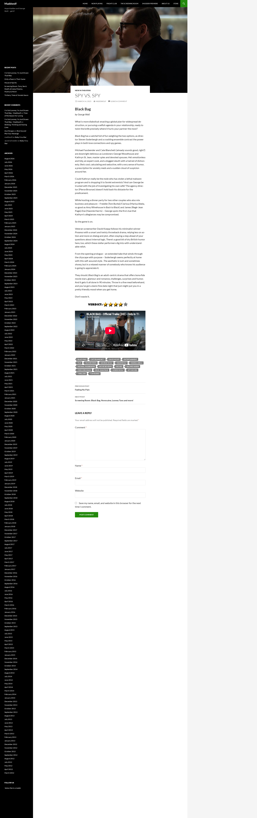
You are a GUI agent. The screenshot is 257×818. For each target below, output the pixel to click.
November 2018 (10, 491)
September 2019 (10, 455)
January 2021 (9, 398)
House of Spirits (10, 83)
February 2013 (10, 737)
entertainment (130, 359)
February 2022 (10, 351)
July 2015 (8, 633)
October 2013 (10, 708)
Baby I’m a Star (20, 137)
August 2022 (9, 330)
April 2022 (8, 344)
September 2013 (10, 712)
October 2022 (10, 323)
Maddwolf (10, 3)
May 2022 (8, 341)
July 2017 (8, 548)
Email (78, 478)
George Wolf (106, 363)
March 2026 (9, 176)
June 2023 (8, 294)
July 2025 (8, 205)
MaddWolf (122, 363)
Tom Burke (94, 374)
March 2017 (9, 562)
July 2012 (8, 762)
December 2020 (10, 401)
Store (175, 3)
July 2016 (8, 591)
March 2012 (9, 773)
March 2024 (9, 262)
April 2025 (8, 216)
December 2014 (10, 658)
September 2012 (10, 755)
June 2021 (8, 380)
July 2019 (8, 462)
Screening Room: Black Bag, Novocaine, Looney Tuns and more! (104, 399)
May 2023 (8, 298)
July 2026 (8, 162)
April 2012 (8, 769)
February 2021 (10, 394)
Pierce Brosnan (84, 370)
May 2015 (8, 641)
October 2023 (10, 280)
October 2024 (10, 237)
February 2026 (10, 180)
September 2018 (10, 498)
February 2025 (10, 223)
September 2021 (10, 369)
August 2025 (9, 201)
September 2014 (10, 669)
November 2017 (10, 533)
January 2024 (9, 269)
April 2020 (8, 430)
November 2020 (10, 405)
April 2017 (8, 558)
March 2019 (9, 476)
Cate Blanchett (98, 359)
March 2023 (9, 305)
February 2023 (10, 308)
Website (79, 490)
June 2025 (8, 208)
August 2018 (9, 501)
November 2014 (10, 662)
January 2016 (9, 612)
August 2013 (9, 716)
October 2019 (10, 451)
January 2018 (9, 526)
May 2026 (8, 169)
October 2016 (10, 580)
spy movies (132, 370)
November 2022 (10, 319)
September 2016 (10, 583)
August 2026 (9, 158)
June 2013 (8, 723)
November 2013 (10, 705)
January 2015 (9, 655)
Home (85, 3)
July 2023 (8, 291)
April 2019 (8, 473)
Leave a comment (119, 101)
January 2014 (9, 698)
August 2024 (9, 244)
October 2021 (10, 366)
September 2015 (10, 626)
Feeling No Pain (82, 388)
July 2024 (8, 248)
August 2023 (9, 287)
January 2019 (9, 483)
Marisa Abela (136, 363)
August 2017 (9, 544)
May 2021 (8, 383)
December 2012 (10, 744)
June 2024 (8, 251)
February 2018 (10, 523)
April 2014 (8, 687)
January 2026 (9, 183)
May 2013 (8, 726)
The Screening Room (129, 3)
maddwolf (100, 101)
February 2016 (10, 608)
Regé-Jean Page (101, 370)
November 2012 (10, 748)
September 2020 (10, 412)
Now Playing (97, 3)
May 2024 (8, 255)
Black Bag (82, 359)
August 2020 (9, 416)
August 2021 (9, 373)
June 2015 (8, 637)
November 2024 (10, 233)
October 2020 (10, 408)
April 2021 (8, 387)
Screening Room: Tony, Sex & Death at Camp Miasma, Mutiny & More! (15, 89)
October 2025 (10, 194)
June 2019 (8, 466)
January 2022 (9, 355)
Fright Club (111, 3)
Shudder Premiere (150, 3)
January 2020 (9, 441)
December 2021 (10, 358)
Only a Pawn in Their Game (14, 79)
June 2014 (8, 680)
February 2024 (10, 266)
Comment (81, 427)
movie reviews (105, 366)
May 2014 (8, 683)
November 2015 (10, 619)
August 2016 (9, 587)
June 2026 (8, 166)
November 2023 (10, 276)
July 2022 (8, 333)
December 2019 (10, 444)
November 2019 (10, 448)
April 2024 (8, 258)
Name (78, 465)
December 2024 (10, 230)
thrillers (81, 374)
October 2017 (10, 537)
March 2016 (9, 605)
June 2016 (8, 594)
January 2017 (9, 569)
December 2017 (10, 530)
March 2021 (9, 391)
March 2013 (9, 733)
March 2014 (9, 691)
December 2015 (10, 616)
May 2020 (8, 426)
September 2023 (10, 283)
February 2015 (10, 651)
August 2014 (9, 673)
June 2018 (8, 508)
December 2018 (10, 487)
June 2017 (8, 551)
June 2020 (8, 423)
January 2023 (9, 312)
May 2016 (8, 598)
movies (119, 366)
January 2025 (9, 226)
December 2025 (10, 187)
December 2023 (10, 273)
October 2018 (10, 494)
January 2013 (9, 741)
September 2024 (10, 241)
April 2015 (8, 644)
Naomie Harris (132, 366)
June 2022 (8, 337)
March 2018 (9, 519)
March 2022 (9, 348)
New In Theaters (83, 90)
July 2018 (8, 505)
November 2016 (10, 576)
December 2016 (10, 573)
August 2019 (9, 458)
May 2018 (8, 512)
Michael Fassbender (86, 366)
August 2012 (9, 758)
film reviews (91, 363)
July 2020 (8, 419)
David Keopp (114, 359)
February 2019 (10, 480)
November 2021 (10, 362)
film (79, 363)
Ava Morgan (9, 131)
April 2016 (8, 601)
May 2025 (8, 212)
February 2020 (10, 437)
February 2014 (10, 694)
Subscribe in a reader (12, 788)
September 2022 (10, 326)
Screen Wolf (118, 370)
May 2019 (8, 469)
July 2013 (8, 719)
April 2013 (8, 730)
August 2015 (9, 630)
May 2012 (8, 766)
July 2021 (8, 376)
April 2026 (8, 173)
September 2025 (10, 198)
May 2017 (8, 555)
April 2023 (8, 301)
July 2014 (8, 676)
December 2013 (10, 701)
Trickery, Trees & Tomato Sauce (16, 95)
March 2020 (9, 433)
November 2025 (10, 191)
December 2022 (10, 316)
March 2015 (9, 648)
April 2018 (8, 516)
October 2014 (10, 666)
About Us (166, 3)
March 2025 (9, 219)
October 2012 (10, 751)
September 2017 (10, 541)
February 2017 (10, 566)
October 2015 (10, 623)
